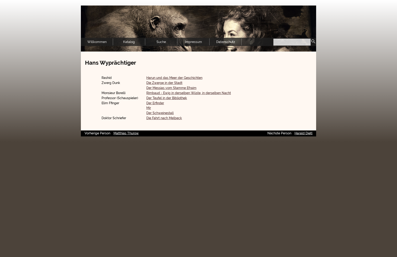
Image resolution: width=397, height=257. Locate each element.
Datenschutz (225, 42)
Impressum (193, 42)
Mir (148, 108)
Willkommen (97, 42)
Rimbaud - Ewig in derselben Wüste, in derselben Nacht (188, 93)
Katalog (129, 42)
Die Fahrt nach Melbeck (164, 118)
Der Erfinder (155, 103)
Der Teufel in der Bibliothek (166, 98)
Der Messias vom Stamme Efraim (171, 88)
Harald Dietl (303, 133)
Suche (161, 42)
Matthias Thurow (126, 133)
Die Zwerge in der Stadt (164, 83)
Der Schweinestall (160, 113)
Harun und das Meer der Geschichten (174, 78)
